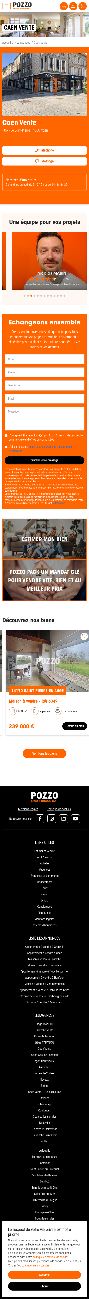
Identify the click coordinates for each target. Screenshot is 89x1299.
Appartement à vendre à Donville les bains (44, 990)
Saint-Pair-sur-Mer (44, 1194)
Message (47, 161)
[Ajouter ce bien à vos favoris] (80, 636)
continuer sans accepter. (36, 1265)
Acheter (44, 863)
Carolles (44, 1098)
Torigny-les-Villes (44, 1212)
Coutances (44, 1110)
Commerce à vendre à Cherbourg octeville (44, 996)
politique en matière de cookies (51, 1257)
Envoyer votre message (44, 460)
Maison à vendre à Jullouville (44, 965)
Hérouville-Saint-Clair (44, 1135)
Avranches (44, 1067)
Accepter (44, 1275)
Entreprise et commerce (44, 876)
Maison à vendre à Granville (44, 959)
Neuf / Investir (44, 857)
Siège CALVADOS (44, 1042)
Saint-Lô (44, 1181)
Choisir (44, 1286)
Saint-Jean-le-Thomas (44, 1175)
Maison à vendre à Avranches (44, 1002)
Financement (44, 882)
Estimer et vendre (44, 851)
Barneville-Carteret (44, 1073)
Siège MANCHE (44, 1024)
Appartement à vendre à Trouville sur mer (45, 971)
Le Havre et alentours (44, 1157)
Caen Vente (44, 1049)
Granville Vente (44, 1030)
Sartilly (44, 1206)
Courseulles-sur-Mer (44, 1116)
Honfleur (44, 1141)
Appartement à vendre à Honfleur (44, 977)
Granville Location (44, 1036)
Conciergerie (44, 906)
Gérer (44, 894)
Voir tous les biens (44, 753)
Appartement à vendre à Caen (44, 953)
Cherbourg (44, 1104)
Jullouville (44, 1150)
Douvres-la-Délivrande (44, 1129)
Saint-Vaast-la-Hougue (44, 1200)
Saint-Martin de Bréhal (45, 1187)
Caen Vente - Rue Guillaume (44, 1092)
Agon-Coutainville (45, 1061)
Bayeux (44, 1079)
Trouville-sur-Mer (44, 1218)
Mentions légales (28, 809)
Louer (44, 888)
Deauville (44, 1123)
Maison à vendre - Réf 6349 (29, 701)
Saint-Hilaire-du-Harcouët (44, 1169)
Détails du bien (71, 726)
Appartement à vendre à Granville (44, 947)
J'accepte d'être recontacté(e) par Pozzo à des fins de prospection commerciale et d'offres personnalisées (46, 437)
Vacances (44, 869)
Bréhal (44, 1086)
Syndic (44, 900)
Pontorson (44, 1163)
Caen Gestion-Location (44, 1055)
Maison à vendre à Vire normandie (44, 984)
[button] (24, 296)
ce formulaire (58, 503)
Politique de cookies (59, 809)
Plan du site (44, 913)
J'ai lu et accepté (40, 449)
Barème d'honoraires (44, 925)
